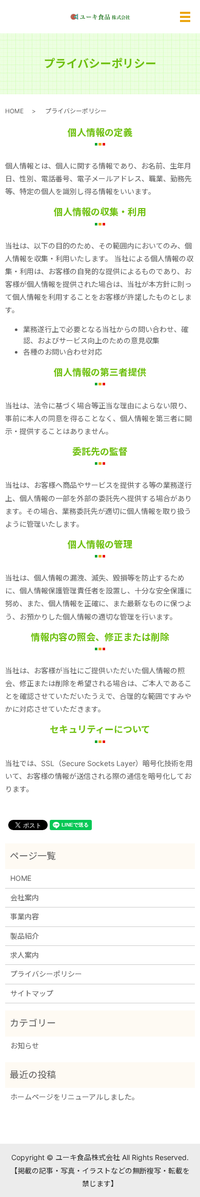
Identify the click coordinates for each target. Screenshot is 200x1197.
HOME (14, 111)
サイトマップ (31, 993)
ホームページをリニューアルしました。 (74, 1096)
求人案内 (24, 955)
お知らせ (24, 1045)
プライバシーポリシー (46, 973)
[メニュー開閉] (185, 17)
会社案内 (24, 897)
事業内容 (24, 916)
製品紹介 (24, 936)
